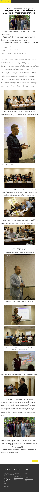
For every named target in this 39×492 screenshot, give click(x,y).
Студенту (11, 4)
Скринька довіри (6, 486)
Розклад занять (27, 478)
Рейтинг (26, 471)
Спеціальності (16, 473)
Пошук (5, 483)
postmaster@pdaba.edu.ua (8, 471)
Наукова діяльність (24, 4)
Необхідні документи (17, 474)
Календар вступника (17, 476)
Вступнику (7, 4)
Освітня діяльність (17, 4)
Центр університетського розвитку (29, 475)
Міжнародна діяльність (32, 4)
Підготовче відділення (17, 477)
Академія (2, 4)
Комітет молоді (27, 477)
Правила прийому (17, 471)
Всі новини (35, 460)
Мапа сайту (5, 478)
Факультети (26, 473)
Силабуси (26, 480)
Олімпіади (15, 479)
